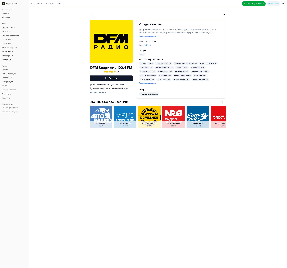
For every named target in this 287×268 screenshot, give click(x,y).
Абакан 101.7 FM (146, 63)
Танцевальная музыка (149, 94)
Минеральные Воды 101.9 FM (186, 63)
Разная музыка (7, 52)
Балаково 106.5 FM (147, 71)
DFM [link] (59, 3)
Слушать (113, 78)
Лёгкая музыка (7, 39)
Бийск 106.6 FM (165, 75)
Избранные (6, 13)
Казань (4, 86)
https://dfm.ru (145, 45)
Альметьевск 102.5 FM (164, 67)
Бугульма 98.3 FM (147, 79)
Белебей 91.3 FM (181, 71)
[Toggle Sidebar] (28, 134)
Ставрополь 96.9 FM (208, 63)
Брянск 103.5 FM (200, 75)
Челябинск (6, 98)
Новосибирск (7, 78)
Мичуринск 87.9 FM (163, 63)
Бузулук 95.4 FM (164, 79)
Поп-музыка (6, 43)
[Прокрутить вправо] (224, 102)
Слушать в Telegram (9, 112)
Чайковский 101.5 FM (181, 79)
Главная (39, 3)
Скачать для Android (10, 108)
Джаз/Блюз (6, 31)
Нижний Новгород (9, 90)
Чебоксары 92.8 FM (200, 79)
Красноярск (6, 94)
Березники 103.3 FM (148, 75)
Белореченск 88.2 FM (200, 71)
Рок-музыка (6, 60)
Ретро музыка (7, 56)
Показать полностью (147, 36)
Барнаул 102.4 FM (165, 71)
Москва (5, 70)
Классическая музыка (10, 35)
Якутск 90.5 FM (146, 67)
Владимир (50, 3)
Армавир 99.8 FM (197, 67)
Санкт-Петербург (9, 74)
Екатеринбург (7, 82)
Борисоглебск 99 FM (182, 75)
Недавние (6, 17)
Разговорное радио (9, 48)
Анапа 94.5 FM (181, 67)
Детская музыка (8, 27)
